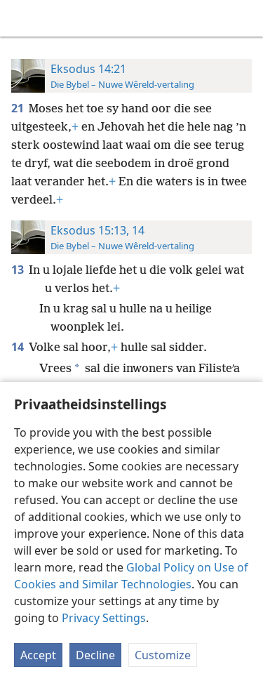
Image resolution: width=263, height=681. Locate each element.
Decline (95, 655)
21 (18, 108)
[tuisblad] (21, 18)
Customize (163, 655)
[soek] (245, 18)
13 (18, 269)
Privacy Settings (104, 618)
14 (18, 347)
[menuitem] (21, 18)
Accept (38, 655)
